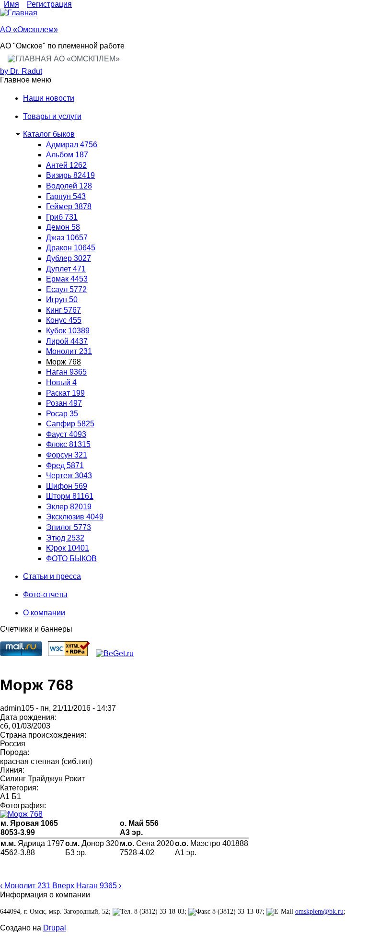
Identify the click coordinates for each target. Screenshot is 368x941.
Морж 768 (63, 362)
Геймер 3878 (69, 206)
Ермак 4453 (67, 279)
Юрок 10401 (67, 548)
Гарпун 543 (66, 196)
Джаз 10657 (67, 238)
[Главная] (18, 13)
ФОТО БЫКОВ (71, 558)
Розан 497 (64, 403)
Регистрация (49, 4)
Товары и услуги (52, 116)
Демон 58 (63, 227)
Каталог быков (49, 134)
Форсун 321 (66, 455)
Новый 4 (61, 382)
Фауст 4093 (66, 434)
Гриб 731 (62, 217)
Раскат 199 (65, 393)
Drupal (54, 928)
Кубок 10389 (68, 331)
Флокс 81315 (68, 444)
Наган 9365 (66, 372)
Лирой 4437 (67, 341)
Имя (11, 4)
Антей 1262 (66, 165)
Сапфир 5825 (70, 424)
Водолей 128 (69, 186)
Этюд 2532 (65, 538)
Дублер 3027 (68, 258)
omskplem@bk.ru (319, 911)
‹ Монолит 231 (25, 886)
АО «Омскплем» (29, 29)
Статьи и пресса (52, 576)
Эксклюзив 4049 (75, 517)
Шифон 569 (66, 486)
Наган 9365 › (98, 886)
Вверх (63, 886)
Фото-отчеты (45, 594)
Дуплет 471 (66, 269)
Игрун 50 (62, 299)
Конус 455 (63, 320)
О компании (44, 613)
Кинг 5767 (63, 310)
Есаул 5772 (66, 289)
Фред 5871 (65, 465)
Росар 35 (62, 414)
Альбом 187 (67, 155)
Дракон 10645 (70, 248)
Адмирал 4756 (71, 145)
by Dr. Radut (21, 71)
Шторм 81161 (69, 496)
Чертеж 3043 (69, 475)
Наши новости (48, 98)
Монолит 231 (69, 351)
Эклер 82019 (69, 507)
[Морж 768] (184, 814)
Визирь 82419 (70, 175)
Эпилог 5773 (68, 527)
